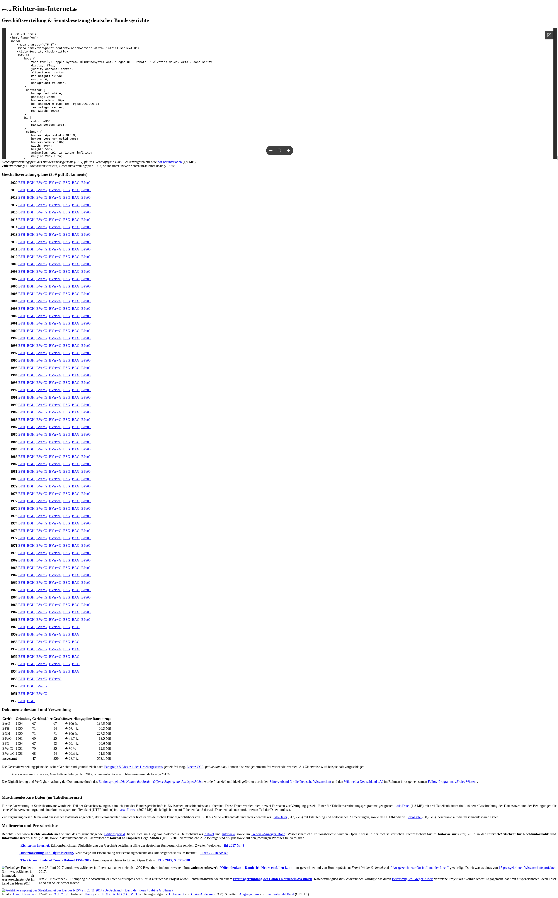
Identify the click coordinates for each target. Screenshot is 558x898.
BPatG (86, 182)
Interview (228, 834)
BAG (76, 182)
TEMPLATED (111, 894)
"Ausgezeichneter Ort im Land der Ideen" (420, 867)
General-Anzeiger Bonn (268, 834)
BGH (31, 182)
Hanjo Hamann (23, 894)
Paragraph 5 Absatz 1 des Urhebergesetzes (133, 767)
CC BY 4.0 (60, 894)
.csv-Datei (415, 817)
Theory (89, 894)
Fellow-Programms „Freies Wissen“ (452, 781)
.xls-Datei (403, 806)
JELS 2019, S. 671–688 (173, 860)
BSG (66, 182)
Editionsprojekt (151, 781)
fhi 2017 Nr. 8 (234, 845)
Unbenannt (176, 894)
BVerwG (55, 182)
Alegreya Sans (249, 894)
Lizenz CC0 (195, 767)
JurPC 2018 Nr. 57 (214, 853)
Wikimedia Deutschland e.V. (363, 781)
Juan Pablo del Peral (280, 894)
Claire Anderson (202, 894)
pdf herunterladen (170, 162)
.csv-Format (128, 810)
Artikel (209, 834)
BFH (21, 182)
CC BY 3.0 (132, 894)
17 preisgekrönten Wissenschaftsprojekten (527, 867)
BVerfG (41, 182)
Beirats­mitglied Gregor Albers (412, 879)
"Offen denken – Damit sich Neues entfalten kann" (257, 867)
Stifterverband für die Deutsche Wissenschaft (300, 781)
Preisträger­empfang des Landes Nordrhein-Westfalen (272, 879)
